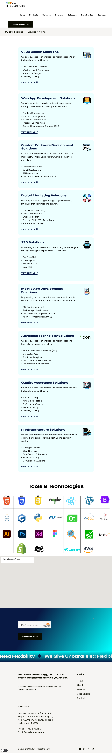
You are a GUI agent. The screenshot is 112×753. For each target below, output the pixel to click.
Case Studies (87, 15)
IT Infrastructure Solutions (43, 429)
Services (46, 15)
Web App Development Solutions (48, 98)
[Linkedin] (93, 749)
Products (33, 15)
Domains (59, 15)
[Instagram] (84, 749)
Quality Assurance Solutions (44, 382)
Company (102, 15)
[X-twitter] (89, 749)
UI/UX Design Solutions (40, 51)
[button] (4, 750)
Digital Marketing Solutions (44, 195)
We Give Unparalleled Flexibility (63, 656)
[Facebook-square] (80, 749)
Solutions (72, 15)
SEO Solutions (32, 242)
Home (22, 15)
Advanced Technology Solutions (47, 335)
